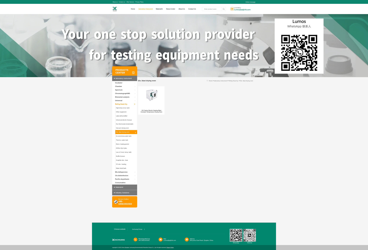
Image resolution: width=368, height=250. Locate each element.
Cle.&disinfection (121, 176)
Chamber (118, 86)
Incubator (118, 83)
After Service (130, 2)
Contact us (122, 2)
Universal (118, 100)
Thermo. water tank (122, 140)
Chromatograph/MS (122, 93)
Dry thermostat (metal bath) (124, 124)
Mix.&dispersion (121, 172)
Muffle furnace (120, 156)
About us (115, 2)
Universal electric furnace (124, 120)
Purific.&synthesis (122, 179)
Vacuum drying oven (122, 128)
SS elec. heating (121, 164)
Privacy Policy (139, 2)
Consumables (120, 183)
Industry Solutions (122, 193)
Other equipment (121, 112)
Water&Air (159, 9)
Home (133, 9)
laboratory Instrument (145, 9)
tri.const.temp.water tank (123, 136)
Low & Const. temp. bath (123, 152)
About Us (182, 9)
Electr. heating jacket (122, 144)
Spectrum (118, 90)
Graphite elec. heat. (122, 160)
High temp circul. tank (123, 108)
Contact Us (192, 9)
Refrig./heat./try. (121, 104)
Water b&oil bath (121, 168)
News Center (170, 9)
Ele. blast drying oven (122, 132)
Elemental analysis (122, 97)
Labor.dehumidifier (121, 116)
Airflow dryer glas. (121, 148)
